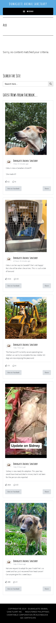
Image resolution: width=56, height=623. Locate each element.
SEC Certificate (28, 618)
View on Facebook (13, 188)
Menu (30, 11)
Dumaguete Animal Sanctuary (28, 4)
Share (47, 188)
